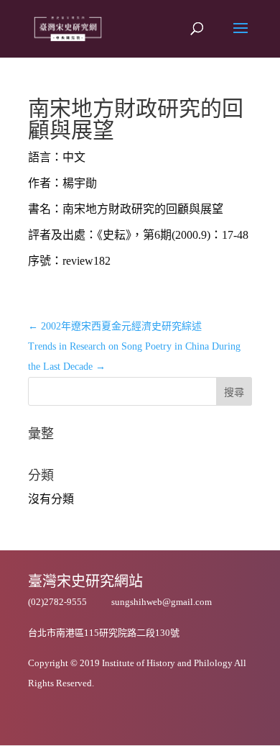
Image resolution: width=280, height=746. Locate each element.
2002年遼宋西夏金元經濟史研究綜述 (115, 326)
